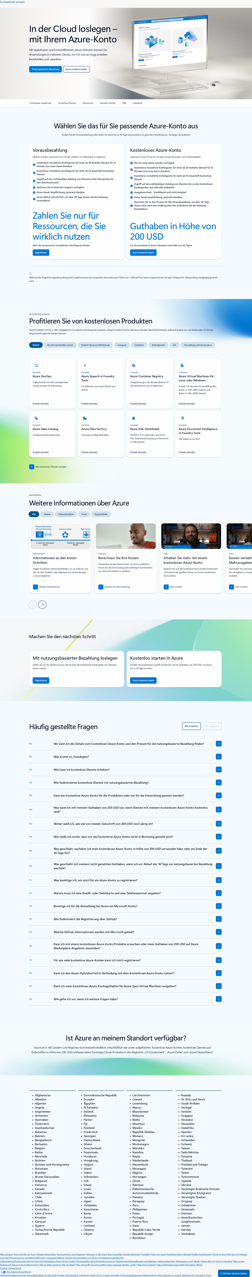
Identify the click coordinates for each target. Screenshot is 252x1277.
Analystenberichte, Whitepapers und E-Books (179, 1261)
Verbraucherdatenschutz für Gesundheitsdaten (22, 1275)
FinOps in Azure (219, 1254)
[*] (30, 273)
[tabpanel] (125, 406)
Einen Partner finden (65, 1261)
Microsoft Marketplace (45, 1261)
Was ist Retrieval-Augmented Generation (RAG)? (180, 1264)
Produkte (145, 1254)
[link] (40, 104)
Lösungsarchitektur (55, 1257)
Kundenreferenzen (131, 1254)
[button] (173, 587)
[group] (60, 557)
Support (68, 1257)
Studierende (122, 1261)
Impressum (84, 1275)
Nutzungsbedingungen (131, 1275)
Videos (204, 1261)
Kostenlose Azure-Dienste (178, 1254)
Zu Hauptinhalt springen (12, 1)
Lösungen (4, 1257)
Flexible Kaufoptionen (201, 1254)
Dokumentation (83, 1261)
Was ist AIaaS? (68, 1264)
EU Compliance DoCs (201, 1275)
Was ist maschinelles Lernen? (25, 1264)
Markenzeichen (149, 1275)
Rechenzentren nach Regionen (71, 1254)
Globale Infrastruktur (46, 1254)
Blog (93, 1261)
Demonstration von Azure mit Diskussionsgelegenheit (98, 1257)
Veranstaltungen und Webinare (142, 1261)
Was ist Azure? (7, 1254)
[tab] (36, 345)
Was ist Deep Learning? (50, 1264)
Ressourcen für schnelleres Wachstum (28, 1257)
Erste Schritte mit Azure (25, 1254)
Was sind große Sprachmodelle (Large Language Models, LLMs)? (106, 1264)
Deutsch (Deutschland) (10, 1268)
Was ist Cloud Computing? (220, 1261)
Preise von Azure (158, 1254)
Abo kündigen (71, 1275)
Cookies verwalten (111, 1275)
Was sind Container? (146, 1264)
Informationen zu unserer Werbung (174, 1275)
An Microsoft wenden (54, 1275)
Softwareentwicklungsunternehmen (17, 1261)
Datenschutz (96, 1275)
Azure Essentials (115, 1254)
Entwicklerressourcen (106, 1261)
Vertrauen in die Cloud (96, 1254)
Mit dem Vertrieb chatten (235, 1273)
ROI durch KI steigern (237, 1254)
